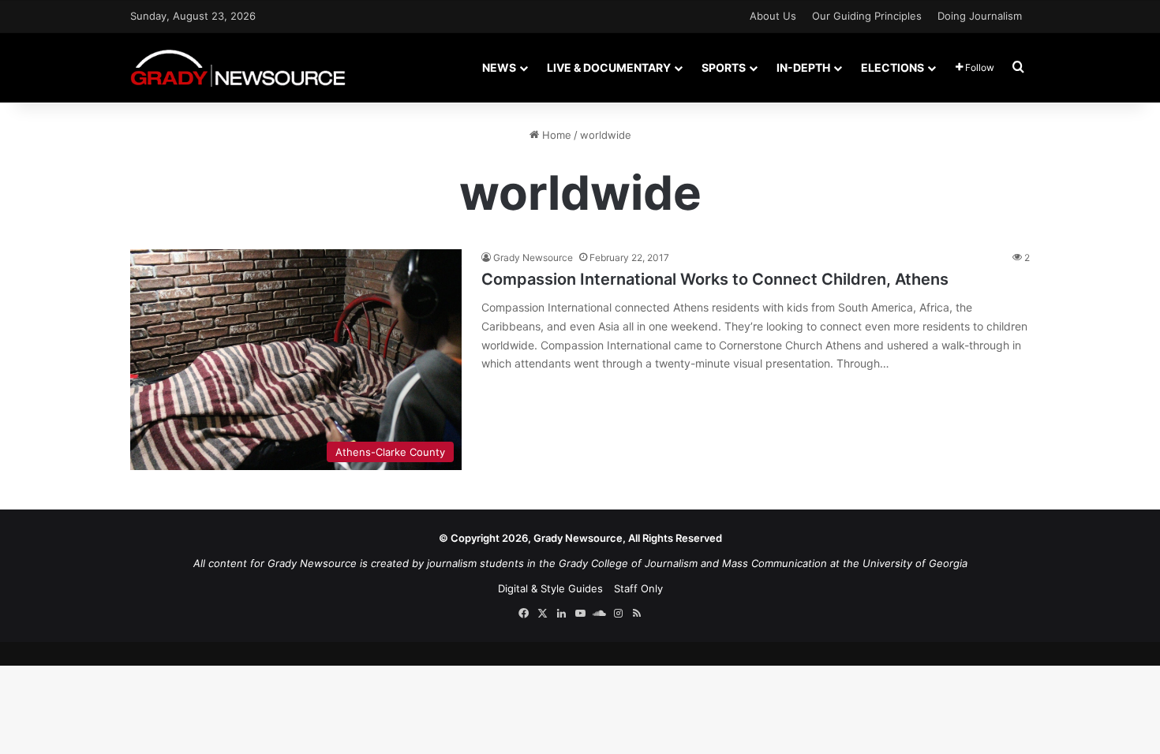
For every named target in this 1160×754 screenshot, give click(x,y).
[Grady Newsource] (238, 67)
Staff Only (638, 588)
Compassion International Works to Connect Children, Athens (715, 279)
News (499, 67)
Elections (892, 67)
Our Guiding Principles (867, 15)
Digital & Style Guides (550, 588)
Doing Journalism (979, 15)
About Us (773, 15)
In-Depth (803, 67)
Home (555, 135)
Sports (724, 67)
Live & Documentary (609, 67)
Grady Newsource (533, 257)
